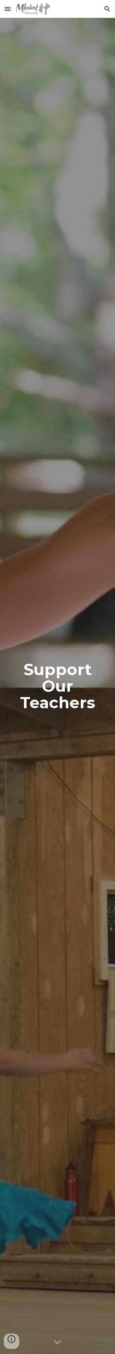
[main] (57, 686)
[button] (7, 9)
